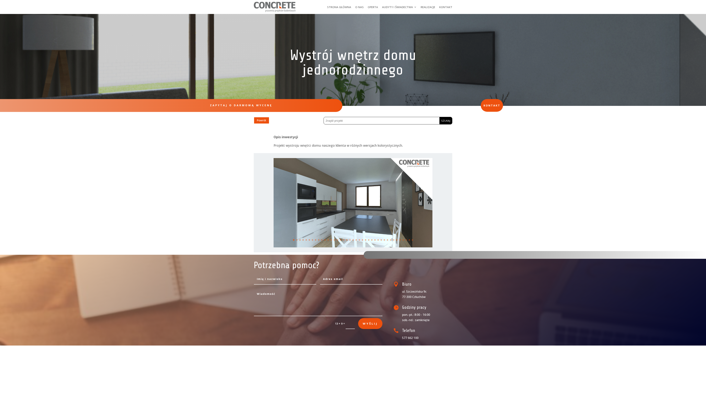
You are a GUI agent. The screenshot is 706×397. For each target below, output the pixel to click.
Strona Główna (339, 7)
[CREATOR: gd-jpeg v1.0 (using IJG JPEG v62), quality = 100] (353, 246)
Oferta (373, 7)
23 (362, 240)
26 (371, 240)
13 (331, 240)
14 (334, 240)
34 (396, 240)
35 (400, 240)
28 (378, 240)
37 (406, 240)
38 (409, 240)
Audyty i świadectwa (397, 7)
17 (343, 240)
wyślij (370, 323)
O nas (359, 7)
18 (346, 240)
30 (384, 240)
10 (321, 240)
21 (356, 240)
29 (381, 240)
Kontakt (445, 7)
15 (337, 240)
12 (328, 240)
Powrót (261, 120)
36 (403, 240)
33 (393, 240)
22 (359, 240)
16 (340, 240)
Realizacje (428, 7)
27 (375, 240)
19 (350, 240)
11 (325, 240)
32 (390, 240)
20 (353, 240)
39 (412, 240)
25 (368, 240)
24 (365, 240)
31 (387, 240)
